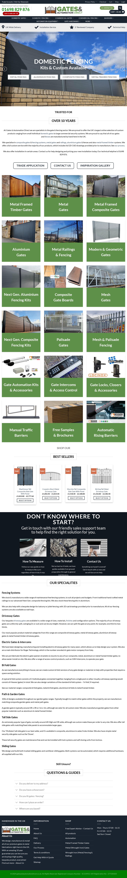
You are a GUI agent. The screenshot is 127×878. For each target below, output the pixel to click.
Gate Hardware (71, 21)
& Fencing (63, 255)
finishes (69, 620)
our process (120, 145)
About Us (20, 863)
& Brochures (63, 435)
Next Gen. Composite (21, 339)
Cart (110, 2)
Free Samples (63, 430)
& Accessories (21, 390)
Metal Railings (63, 249)
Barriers (108, 18)
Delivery (37, 843)
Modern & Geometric (106, 249)
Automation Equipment (47, 21)
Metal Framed (21, 204)
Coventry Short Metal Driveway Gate (50, 490)
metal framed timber (105, 142)
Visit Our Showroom (21, 2)
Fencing (106, 345)
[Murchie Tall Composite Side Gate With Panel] (76, 475)
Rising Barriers (106, 435)
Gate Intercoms (63, 384)
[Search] (120, 8)
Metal (63, 204)
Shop (117, 2)
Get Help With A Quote (44, 857)
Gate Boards (63, 300)
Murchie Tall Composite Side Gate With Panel (76, 490)
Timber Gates (21, 209)
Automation (70, 838)
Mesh (105, 294)
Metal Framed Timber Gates (77, 843)
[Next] (122, 69)
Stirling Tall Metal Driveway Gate (102, 490)
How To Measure (33, 561)
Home (36, 828)
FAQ (36, 838)
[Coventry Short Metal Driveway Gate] (51, 475)
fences (47, 136)
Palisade (63, 339)
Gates (63, 209)
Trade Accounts (7, 2)
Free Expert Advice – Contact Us (79, 828)
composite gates (23, 142)
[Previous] (4, 69)
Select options (25, 500)
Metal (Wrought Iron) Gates (77, 847)
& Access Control (63, 390)
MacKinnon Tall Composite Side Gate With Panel (25, 491)
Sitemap (37, 862)
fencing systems (39, 142)
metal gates (51, 142)
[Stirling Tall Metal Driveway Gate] (102, 475)
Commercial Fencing (88, 18)
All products (70, 833)
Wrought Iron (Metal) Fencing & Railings (79, 854)
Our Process (39, 847)
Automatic (105, 430)
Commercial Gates (63, 18)
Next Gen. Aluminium (21, 294)
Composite (63, 294)
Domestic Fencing (40, 18)
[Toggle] (16, 784)
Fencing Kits (21, 300)
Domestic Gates (19, 18)
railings (63, 142)
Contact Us (94, 561)
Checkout (102, 2)
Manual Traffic (21, 430)
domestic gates (47, 133)
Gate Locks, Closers (105, 385)
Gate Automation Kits (21, 384)
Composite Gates (106, 209)
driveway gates (19, 620)
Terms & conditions (42, 852)
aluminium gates (74, 142)
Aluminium (21, 249)
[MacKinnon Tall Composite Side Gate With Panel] (25, 475)
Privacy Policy (90, 2)
